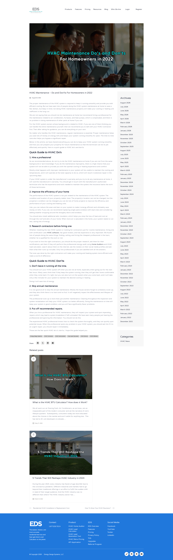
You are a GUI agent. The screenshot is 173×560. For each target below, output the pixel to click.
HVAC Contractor (48, 336)
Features (91, 529)
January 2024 (125, 222)
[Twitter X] (43, 343)
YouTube (111, 529)
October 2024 (125, 190)
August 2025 (125, 150)
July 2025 (124, 154)
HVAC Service (84, 336)
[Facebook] (38, 343)
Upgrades (92, 541)
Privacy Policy (93, 535)
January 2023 (125, 270)
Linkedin (111, 535)
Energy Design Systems (36, 336)
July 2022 (124, 294)
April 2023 (124, 258)
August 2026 (125, 103)
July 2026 (124, 107)
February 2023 (126, 266)
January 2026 (125, 130)
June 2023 (124, 250)
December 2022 (126, 274)
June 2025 (124, 158)
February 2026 (126, 126)
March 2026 (125, 122)
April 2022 (124, 305)
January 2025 (125, 178)
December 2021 (126, 321)
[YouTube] (142, 554)
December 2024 (126, 182)
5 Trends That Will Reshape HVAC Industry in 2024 (58, 478)
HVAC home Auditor (60, 336)
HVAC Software (94, 336)
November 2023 (126, 230)
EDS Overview (93, 526)
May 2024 (124, 206)
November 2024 (126, 186)
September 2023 (126, 238)
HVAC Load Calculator (72, 530)
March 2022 (125, 309)
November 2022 (126, 278)
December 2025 (126, 134)
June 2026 (124, 111)
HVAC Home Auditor (76, 526)
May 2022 (124, 301)
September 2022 (126, 286)
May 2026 (124, 115)
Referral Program (95, 544)
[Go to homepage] (42, 13)
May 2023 (124, 254)
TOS (89, 538)
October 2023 (125, 234)
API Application (74, 542)
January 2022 (125, 317)
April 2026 (124, 119)
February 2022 (126, 313)
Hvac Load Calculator (73, 336)
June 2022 (124, 297)
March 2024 (125, 214)
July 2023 (124, 246)
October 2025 (125, 142)
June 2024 (124, 202)
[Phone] (127, 554)
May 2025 (124, 162)
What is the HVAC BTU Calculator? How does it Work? (60, 402)
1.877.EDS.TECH (122, 2)
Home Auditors (97, 244)
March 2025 (125, 170)
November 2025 (126, 138)
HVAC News (125, 341)
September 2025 (126, 146)
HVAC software (53, 233)
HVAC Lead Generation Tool (74, 535)
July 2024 (124, 198)
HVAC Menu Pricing (76, 539)
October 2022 (125, 282)
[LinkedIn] (48, 343)
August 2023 (125, 242)
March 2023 (125, 262)
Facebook (111, 526)
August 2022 (125, 290)
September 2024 (126, 194)
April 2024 (124, 210)
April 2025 (124, 166)
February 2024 (126, 218)
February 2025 (126, 174)
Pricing (91, 532)
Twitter (110, 532)
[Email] (53, 343)
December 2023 (126, 226)
